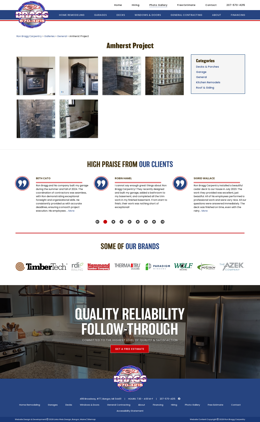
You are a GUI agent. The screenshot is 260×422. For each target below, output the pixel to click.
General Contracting (187, 15)
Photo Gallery (158, 5)
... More (70, 211)
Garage (201, 72)
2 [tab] (112, 221)
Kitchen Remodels (208, 82)
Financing (238, 15)
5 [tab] (136, 221)
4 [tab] (128, 221)
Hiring (135, 5)
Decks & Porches (207, 67)
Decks (120, 15)
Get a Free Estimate (129, 349)
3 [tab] (120, 221)
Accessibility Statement (130, 410)
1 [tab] (104, 221)
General (201, 77)
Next (162, 222)
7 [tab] (153, 221)
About (216, 15)
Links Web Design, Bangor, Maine (70, 419)
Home (118, 5)
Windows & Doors (148, 15)
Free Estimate (186, 5)
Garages (100, 15)
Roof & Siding (205, 87)
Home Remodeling (72, 15)
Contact (211, 5)
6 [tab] (144, 221)
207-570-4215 (235, 5)
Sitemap (91, 419)
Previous (97, 222)
